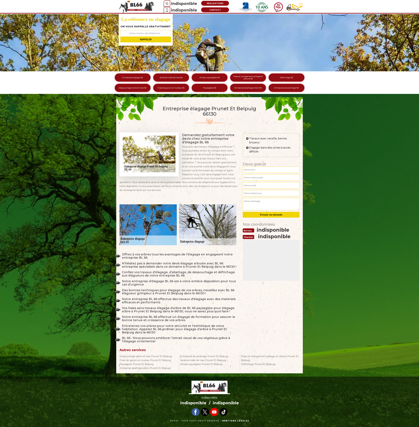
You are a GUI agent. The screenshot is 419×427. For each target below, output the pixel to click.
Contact (215, 10)
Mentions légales (235, 420)
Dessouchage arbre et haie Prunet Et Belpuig (145, 356)
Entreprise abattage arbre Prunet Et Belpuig (144, 368)
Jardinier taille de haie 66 (171, 77)
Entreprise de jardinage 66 (286, 88)
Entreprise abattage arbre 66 (248, 88)
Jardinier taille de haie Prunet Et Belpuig (203, 360)
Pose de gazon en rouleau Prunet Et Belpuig (145, 360)
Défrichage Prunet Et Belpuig (258, 364)
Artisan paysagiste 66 (210, 77)
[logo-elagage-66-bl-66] (136, 6)
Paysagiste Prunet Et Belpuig (136, 364)
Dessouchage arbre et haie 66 (132, 88)
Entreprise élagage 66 (132, 77)
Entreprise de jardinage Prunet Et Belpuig (204, 356)
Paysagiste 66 (209, 88)
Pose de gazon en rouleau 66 (171, 88)
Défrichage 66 (286, 77)
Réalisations (215, 3)
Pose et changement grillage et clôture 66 (248, 77)
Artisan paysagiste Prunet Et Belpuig (201, 364)
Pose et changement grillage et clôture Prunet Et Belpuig (270, 358)
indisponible (184, 3)
